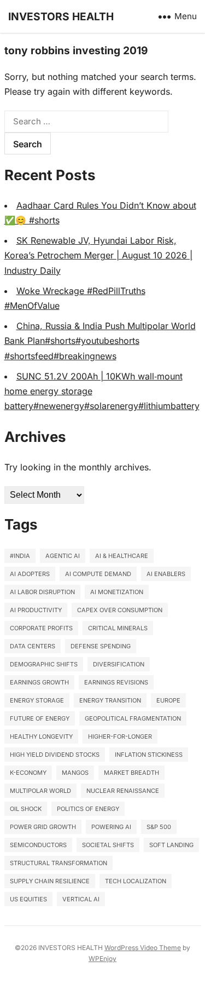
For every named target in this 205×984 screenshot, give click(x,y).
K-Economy (28, 772)
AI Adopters (30, 574)
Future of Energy (39, 718)
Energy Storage (37, 700)
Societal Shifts (108, 845)
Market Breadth (131, 772)
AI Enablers (166, 574)
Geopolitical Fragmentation (133, 718)
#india (20, 556)
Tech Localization (135, 881)
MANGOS (75, 772)
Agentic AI (62, 556)
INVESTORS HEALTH (61, 16)
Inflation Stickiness (149, 754)
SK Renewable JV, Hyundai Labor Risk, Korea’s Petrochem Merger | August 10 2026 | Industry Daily (98, 255)
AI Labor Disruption (42, 592)
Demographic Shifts (44, 664)
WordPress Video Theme (142, 947)
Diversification (118, 664)
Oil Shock (26, 809)
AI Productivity (36, 610)
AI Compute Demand (98, 574)
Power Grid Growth (43, 827)
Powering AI (111, 827)
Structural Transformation (58, 863)
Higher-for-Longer (120, 736)
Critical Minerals (118, 628)
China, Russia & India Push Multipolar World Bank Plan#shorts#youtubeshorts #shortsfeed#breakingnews (100, 340)
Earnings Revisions (116, 682)
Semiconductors (38, 845)
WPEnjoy (102, 958)
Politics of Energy (88, 809)
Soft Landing (171, 845)
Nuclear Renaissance (122, 791)
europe (168, 700)
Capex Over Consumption (119, 610)
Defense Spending (101, 646)
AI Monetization (116, 592)
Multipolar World (40, 791)
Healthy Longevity (41, 736)
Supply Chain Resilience (50, 881)
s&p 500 (159, 827)
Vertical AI (80, 899)
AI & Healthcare (121, 556)
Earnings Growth (39, 682)
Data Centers (32, 646)
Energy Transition (110, 700)
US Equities (28, 899)
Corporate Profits (41, 628)
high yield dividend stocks (54, 754)
